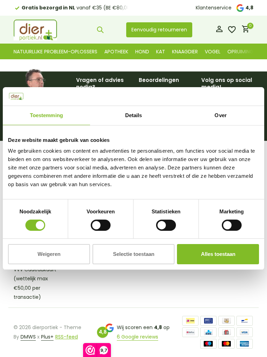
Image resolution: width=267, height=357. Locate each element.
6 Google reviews (137, 336)
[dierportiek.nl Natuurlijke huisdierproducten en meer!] (35, 30)
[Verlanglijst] (232, 29)
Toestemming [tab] (46, 115)
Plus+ (47, 336)
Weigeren (49, 254)
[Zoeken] (100, 29)
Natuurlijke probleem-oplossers (55, 51)
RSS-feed (66, 336)
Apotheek (116, 51)
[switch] (101, 225)
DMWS (28, 336)
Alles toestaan (218, 254)
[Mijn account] (219, 29)
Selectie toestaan (133, 254)
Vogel (212, 51)
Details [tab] (133, 115)
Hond (142, 51)
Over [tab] (220, 115)
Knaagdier (185, 51)
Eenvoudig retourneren (159, 29)
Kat (160, 51)
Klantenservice (214, 7)
